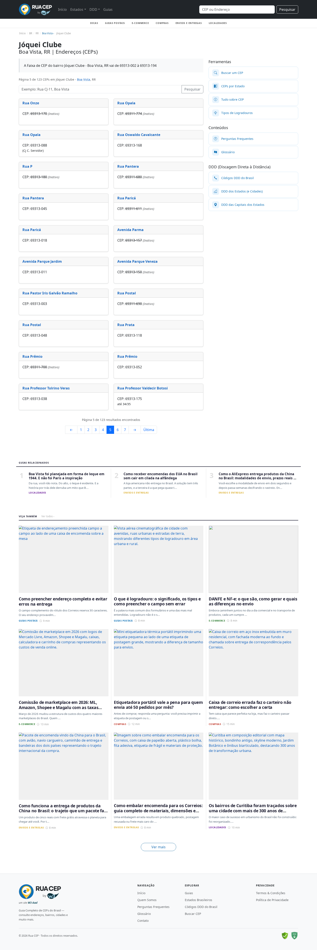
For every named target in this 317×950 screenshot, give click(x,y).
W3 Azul (33, 903)
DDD (93, 9)
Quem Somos (147, 900)
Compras (162, 23)
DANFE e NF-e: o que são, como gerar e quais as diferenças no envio (253, 601)
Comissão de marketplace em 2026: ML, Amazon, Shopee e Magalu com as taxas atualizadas (58, 707)
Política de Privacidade (272, 900)
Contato (143, 921)
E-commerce (140, 23)
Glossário (144, 914)
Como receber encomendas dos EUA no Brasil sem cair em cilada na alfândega (161, 476)
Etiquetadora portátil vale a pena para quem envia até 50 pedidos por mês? (158, 704)
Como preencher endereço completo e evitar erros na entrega (63, 601)
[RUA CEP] (35, 9)
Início (62, 9)
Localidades (218, 23)
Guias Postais (115, 23)
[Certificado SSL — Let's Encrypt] (294, 936)
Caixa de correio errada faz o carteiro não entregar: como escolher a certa (250, 704)
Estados (76, 9)
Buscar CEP (193, 914)
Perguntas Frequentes (153, 907)
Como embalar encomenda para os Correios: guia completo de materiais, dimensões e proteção (158, 811)
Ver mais (158, 847)
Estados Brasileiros (198, 900)
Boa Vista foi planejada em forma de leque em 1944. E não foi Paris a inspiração (66, 476)
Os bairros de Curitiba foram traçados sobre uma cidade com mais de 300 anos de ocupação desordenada (253, 811)
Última (148, 429)
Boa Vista (83, 79)
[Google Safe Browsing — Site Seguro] (285, 936)
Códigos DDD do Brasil (201, 907)
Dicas (94, 23)
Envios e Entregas (189, 23)
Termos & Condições (270, 893)
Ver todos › (47, 516)
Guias (108, 9)
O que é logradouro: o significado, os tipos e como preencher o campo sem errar (157, 601)
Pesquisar (287, 9)
